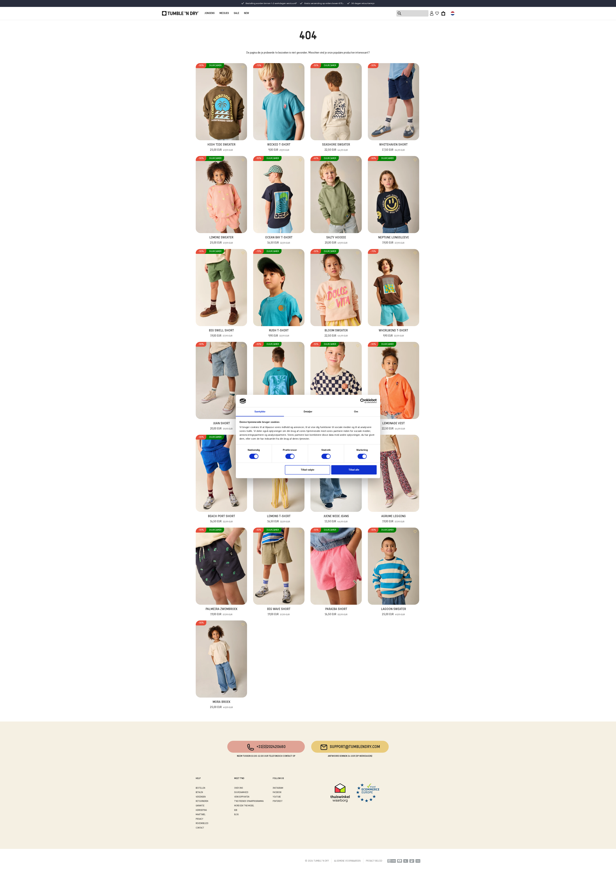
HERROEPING (201, 810)
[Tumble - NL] (180, 13)
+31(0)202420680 (271, 747)
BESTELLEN (200, 788)
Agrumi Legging (393, 519)
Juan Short (221, 426)
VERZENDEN (201, 797)
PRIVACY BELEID (374, 861)
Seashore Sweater (336, 147)
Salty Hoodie (336, 240)
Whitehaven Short (393, 147)
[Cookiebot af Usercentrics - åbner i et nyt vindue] (363, 401)
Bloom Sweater (336, 333)
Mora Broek (221, 705)
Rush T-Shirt (278, 333)
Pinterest (277, 801)
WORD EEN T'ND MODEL (244, 806)
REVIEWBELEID (202, 823)
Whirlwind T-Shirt (393, 333)
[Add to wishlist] (243, 67)
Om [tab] (356, 411)
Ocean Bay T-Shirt (278, 240)
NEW (246, 13)
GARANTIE (200, 806)
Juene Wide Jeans (336, 519)
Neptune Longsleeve (393, 240)
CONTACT (200, 828)
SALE (236, 13)
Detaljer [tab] (308, 411)
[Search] (412, 13)
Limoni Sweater (221, 240)
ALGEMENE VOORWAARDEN (347, 861)
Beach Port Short (221, 519)
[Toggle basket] (443, 13)
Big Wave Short (278, 612)
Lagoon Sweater (393, 612)
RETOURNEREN (202, 801)
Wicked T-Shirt (278, 147)
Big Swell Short (221, 333)
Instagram (278, 788)
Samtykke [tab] (259, 411)
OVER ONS (238, 788)
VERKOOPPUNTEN (241, 797)
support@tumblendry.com (355, 747)
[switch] (290, 456)
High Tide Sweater (221, 147)
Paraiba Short (336, 612)
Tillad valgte (307, 469)
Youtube (277, 797)
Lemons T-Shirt (279, 519)
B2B (235, 810)
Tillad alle (354, 469)
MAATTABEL (200, 815)
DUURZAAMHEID (241, 792)
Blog (236, 815)
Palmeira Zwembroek (221, 612)
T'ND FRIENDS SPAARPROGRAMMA (249, 801)
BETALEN (199, 792)
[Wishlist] (437, 13)
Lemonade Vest (393, 426)
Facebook (277, 792)
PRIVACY (199, 819)
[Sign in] (432, 13)
